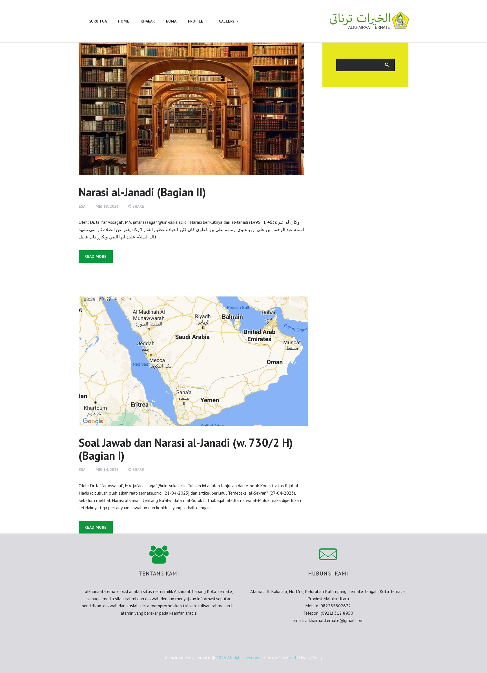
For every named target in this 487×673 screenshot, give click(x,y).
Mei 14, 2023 (107, 469)
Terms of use (275, 657)
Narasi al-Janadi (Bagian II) (142, 192)
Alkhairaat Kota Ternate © (190, 657)
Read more (96, 256)
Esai (83, 206)
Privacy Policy (309, 657)
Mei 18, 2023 (107, 206)
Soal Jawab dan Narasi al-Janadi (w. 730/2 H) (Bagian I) (186, 449)
